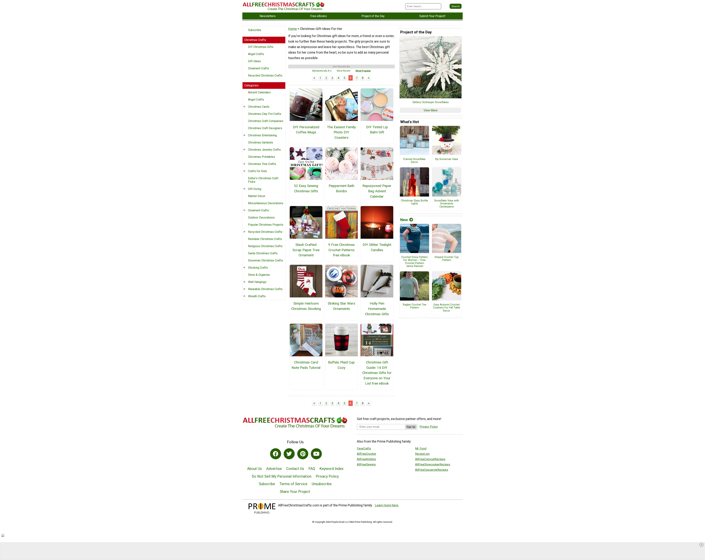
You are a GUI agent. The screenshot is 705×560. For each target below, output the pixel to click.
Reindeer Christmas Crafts (265, 239)
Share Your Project (295, 491)
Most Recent (343, 70)
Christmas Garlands (260, 142)
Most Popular (363, 70)
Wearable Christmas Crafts (265, 289)
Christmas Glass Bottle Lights (414, 202)
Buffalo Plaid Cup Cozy (341, 365)
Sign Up (411, 427)
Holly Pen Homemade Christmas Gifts (377, 308)
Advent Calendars (259, 92)
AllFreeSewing (366, 464)
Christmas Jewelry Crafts (264, 149)
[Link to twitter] (289, 453)
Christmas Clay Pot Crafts (264, 114)
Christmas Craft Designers (265, 128)
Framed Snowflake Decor (414, 161)
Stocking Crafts (258, 267)
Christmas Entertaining (262, 135)
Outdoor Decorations (261, 217)
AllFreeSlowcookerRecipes (432, 464)
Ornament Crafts (258, 68)
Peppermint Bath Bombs (341, 188)
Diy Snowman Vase (446, 159)
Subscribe (254, 30)
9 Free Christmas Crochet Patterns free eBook (341, 250)
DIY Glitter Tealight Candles (377, 247)
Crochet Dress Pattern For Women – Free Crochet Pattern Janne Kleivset (414, 262)
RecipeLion (422, 454)
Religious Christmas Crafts (265, 246)
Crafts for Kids (257, 171)
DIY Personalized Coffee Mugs (306, 129)
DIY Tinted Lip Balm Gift (377, 129)
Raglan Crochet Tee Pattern (414, 306)
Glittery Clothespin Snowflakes (431, 102)
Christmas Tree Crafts (262, 164)
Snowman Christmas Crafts (265, 260)
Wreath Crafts (257, 296)
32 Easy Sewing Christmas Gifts (306, 188)
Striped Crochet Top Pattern (447, 259)
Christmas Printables (261, 157)
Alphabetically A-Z (322, 70)
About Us (254, 468)
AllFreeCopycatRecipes (430, 459)
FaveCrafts (364, 448)
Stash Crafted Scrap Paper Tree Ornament (305, 250)
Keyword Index (331, 468)
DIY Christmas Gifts (260, 47)
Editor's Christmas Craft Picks (263, 180)
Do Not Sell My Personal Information (281, 476)
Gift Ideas (254, 61)
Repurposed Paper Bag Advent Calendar (376, 191)
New (404, 220)
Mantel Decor (256, 196)
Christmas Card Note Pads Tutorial (306, 365)
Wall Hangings (257, 282)
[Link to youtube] (316, 453)
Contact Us (295, 468)
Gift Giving (254, 189)
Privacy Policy (327, 476)
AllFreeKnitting (366, 459)
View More (431, 110)
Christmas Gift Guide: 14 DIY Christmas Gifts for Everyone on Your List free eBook (377, 373)
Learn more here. (387, 505)
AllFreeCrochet (366, 454)
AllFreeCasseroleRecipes (431, 470)
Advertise (274, 468)
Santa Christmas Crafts (263, 253)
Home (292, 29)
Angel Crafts (256, 54)
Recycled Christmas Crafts (265, 75)
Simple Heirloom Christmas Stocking (306, 306)
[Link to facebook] (275, 453)
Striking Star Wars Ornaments (341, 306)
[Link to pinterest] (302, 453)
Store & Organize (259, 275)
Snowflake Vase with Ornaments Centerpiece (446, 203)
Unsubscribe (322, 484)
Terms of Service (293, 484)
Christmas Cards (258, 106)
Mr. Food (420, 448)
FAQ (311, 468)
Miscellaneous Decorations (265, 203)
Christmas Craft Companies (265, 121)
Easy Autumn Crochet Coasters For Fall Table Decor (446, 307)
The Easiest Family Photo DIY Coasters (341, 132)
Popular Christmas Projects (265, 224)
